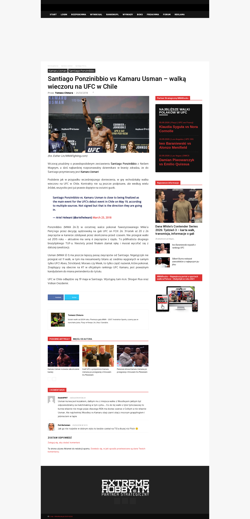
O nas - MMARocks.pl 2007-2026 (60, 516)
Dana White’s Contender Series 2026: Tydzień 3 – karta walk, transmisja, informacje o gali (176, 230)
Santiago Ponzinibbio (81, 70)
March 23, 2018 (102, 217)
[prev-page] (49, 379)
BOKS (140, 14)
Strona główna (53, 66)
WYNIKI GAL (96, 14)
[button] (198, 14)
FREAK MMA (153, 14)
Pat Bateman (64, 425)
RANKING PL (112, 14)
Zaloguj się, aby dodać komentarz (64, 442)
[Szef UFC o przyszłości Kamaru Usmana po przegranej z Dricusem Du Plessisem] (98, 356)
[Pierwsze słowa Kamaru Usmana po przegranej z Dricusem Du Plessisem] (132, 356)
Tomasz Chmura (64, 92)
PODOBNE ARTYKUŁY (59, 339)
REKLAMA (180, 14)
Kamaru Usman (67, 66)
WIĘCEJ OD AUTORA (82, 339)
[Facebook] (191, 2)
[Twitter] (200, 2)
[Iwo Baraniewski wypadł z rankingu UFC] (162, 248)
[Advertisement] (125, 39)
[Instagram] (195, 2)
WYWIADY (128, 14)
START (53, 14)
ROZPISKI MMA (78, 14)
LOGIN (64, 14)
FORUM (167, 14)
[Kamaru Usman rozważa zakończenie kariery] (63, 356)
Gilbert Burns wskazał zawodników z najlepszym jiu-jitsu (186, 262)
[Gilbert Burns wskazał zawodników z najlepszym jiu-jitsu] (162, 262)
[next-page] (54, 379)
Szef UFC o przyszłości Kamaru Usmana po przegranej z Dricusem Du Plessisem (96, 372)
